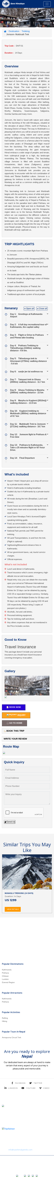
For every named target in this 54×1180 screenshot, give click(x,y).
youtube (31, 1088)
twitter (38, 1083)
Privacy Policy (6, 1167)
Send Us (10, 822)
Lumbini (5, 979)
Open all (30, 308)
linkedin (13, 1088)
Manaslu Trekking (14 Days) (19, 893)
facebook (20, 1083)
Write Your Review (15, 739)
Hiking (4, 1021)
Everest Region (8, 982)
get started (27, 947)
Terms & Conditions (19, 1167)
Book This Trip (15, 731)
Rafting (5, 1018)
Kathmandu (7, 970)
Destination (14, 31)
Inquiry (21, 715)
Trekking (26, 31)
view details (13, 909)
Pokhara (5, 973)
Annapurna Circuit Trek (11, 1037)
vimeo (46, 1088)
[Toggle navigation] (47, 4)
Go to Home (15, 723)
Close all (42, 308)
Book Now (15, 707)
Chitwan (5, 976)
